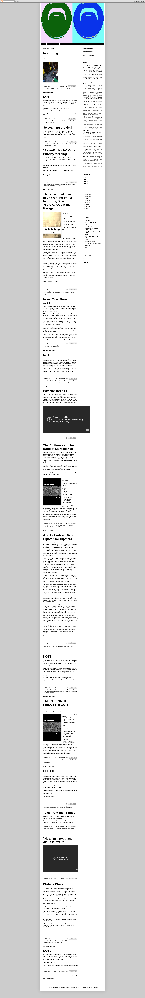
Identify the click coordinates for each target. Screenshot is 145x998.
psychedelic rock (63, 120)
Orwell (86, 97)
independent (51, 691)
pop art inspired (86, 139)
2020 (85, 179)
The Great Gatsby (69, 647)
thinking (100, 160)
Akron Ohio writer (50, 806)
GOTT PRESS (79, 44)
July (86, 204)
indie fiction (57, 691)
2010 (85, 262)
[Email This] (69, 86)
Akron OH (90, 65)
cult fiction (91, 118)
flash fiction (91, 123)
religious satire (89, 143)
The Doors (68, 439)
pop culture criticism (94, 139)
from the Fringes (53, 143)
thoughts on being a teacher (88, 162)
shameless (89, 150)
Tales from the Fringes (51, 185)
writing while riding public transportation (90, 167)
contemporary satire (89, 117)
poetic (73, 940)
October (87, 198)
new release (57, 120)
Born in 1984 (54, 345)
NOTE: (48, 97)
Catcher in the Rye (67, 645)
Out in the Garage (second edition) (91, 98)
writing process (94, 166)
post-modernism (89, 140)
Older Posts (74, 975)
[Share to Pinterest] (75, 86)
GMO (96, 82)
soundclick (64, 100)
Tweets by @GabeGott (88, 51)
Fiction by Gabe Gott (97, 80)
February (87, 254)
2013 (85, 193)
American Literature (63, 689)
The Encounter (94, 106)
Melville (96, 93)
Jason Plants (94, 89)
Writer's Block (53, 884)
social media (50, 526)
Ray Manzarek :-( (55, 390)
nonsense (52, 692)
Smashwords (52, 647)
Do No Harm (69, 689)
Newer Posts (46, 975)
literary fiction (86, 133)
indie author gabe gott (97, 130)
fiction (58, 759)
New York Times (91, 95)
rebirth (84, 143)
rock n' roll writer (90, 144)
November (87, 196)
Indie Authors (97, 88)
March (86, 252)
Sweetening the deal (57, 127)
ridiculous (84, 144)
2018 (85, 183)
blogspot (100, 114)
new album (99, 136)
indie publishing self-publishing (66, 691)
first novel (62, 291)
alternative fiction (98, 111)
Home (60, 975)
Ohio (71, 143)
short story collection (59, 131)
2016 (85, 187)
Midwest (100, 93)
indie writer (67, 143)
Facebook (49, 455)
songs (61, 88)
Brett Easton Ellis (89, 73)
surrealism (85, 160)
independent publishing (90, 128)
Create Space (56, 291)
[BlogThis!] (71, 86)
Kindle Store (65, 489)
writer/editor (85, 166)
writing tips (100, 166)
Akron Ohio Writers (51, 380)
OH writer (65, 184)
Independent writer (47, 292)
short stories (88, 152)
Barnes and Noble (62, 380)
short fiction (94, 150)
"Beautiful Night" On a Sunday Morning (59, 152)
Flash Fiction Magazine (88, 82)
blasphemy (62, 940)
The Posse (59, 185)
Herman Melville (89, 86)
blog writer (92, 114)
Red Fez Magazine (90, 101)
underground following (92, 163)
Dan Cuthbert (96, 75)
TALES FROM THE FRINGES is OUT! (56, 702)
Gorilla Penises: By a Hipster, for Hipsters (58, 537)
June (86, 206)
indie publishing (66, 345)
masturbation (46, 692)
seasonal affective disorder (88, 146)
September (88, 200)
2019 (85, 181)
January (87, 255)
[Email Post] (66, 86)
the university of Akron (93, 160)
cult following (98, 118)
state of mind (99, 157)
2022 (85, 177)
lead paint (74, 691)
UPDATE (49, 771)
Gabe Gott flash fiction (92, 85)
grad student (89, 126)
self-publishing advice (94, 149)
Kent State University (94, 91)
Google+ (58, 455)
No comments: (61, 86)
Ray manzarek (58, 439)
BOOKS (56, 44)
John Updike (85, 91)
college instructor (86, 116)
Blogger (96, 987)
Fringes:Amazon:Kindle (53, 818)
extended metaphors (98, 121)
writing (89, 166)
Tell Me (69, 88)
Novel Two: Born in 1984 (90, 222)
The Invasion (89, 107)
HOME (43, 44)
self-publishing (50, 145)
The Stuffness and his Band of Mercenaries (59, 446)
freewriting (91, 124)
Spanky (45, 185)
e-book (100, 120)
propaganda (87, 142)
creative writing (97, 117)
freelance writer (86, 124)
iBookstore (63, 646)
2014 (85, 191)
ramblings (93, 142)
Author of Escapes (97, 68)
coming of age (93, 116)
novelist (84, 137)
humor (100, 126)
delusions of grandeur (88, 120)
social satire (85, 156)
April (86, 250)
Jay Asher (99, 89)
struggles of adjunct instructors (90, 159)
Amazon (51, 291)
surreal (100, 159)
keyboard (49, 439)
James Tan (88, 89)
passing (53, 439)
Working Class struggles (88, 110)
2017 (85, 185)
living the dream (96, 133)
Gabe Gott (59, 143)
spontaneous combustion (91, 157)
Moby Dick (73, 646)
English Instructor (94, 77)
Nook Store (65, 491)
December (87, 194)
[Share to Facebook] (74, 86)
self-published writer (94, 147)
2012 (85, 258)
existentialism (85, 121)
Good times (57, 184)
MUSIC (63, 44)
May (86, 208)
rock (69, 120)
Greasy (63, 806)
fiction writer (85, 123)
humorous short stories (87, 127)
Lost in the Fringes (91, 93)
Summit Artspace (98, 102)
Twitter (44, 455)
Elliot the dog (88, 77)
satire (46, 807)
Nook (53, 761)
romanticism (46, 942)
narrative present (93, 136)
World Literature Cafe (61, 526)
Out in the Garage (71, 184)
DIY (92, 75)
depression (96, 120)
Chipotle (88, 74)
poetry (100, 137)
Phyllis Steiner (97, 100)
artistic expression (86, 113)
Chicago (84, 74)
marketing (68, 646)
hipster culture (95, 125)
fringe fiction (97, 124)
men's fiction (49, 761)
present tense (96, 140)
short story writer (58, 942)
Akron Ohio (49, 645)
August (87, 202)
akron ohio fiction (90, 111)
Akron (48, 143)
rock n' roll (57, 88)
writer (55, 145)
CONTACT (70, 44)
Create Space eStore (67, 486)
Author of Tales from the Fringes (90, 70)
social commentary (95, 153)
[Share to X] (72, 86)
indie (71, 940)
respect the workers (97, 143)
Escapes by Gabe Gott (92, 78)
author (92, 113)
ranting (97, 142)
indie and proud (98, 128)
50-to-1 (84, 65)
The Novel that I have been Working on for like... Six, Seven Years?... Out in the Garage (58, 201)
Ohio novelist (72, 345)
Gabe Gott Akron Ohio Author (92, 84)
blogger (96, 114)
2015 (85, 189)
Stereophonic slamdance (88, 102)
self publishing (52, 942)
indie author (71, 525)
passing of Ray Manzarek (62, 394)
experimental (90, 121)
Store (60, 818)
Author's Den (68, 452)
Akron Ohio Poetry (92, 67)
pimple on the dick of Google (92, 137)
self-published (51, 807)
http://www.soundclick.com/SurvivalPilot (56, 113)
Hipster (63, 143)
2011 (85, 260)
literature (91, 133)
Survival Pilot (65, 88)
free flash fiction (98, 123)
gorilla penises (54, 646)
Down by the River (50, 88)
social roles (100, 155)
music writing (87, 136)
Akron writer (49, 345)
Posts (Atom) (52, 978)
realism (100, 142)
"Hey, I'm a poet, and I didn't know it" (58, 840)
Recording (50, 53)
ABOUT (50, 44)
